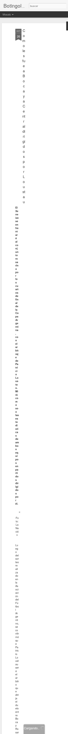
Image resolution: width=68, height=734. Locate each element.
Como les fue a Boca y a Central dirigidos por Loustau (23, 116)
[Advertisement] (38, 82)
